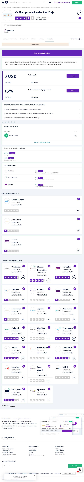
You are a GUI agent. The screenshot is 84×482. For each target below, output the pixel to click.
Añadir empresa (59, 449)
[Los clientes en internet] (7, 2)
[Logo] (7, 15)
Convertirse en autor (7, 452)
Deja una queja (6, 450)
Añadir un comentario (63, 2)
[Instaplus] (5, 184)
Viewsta (15, 240)
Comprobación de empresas (9, 454)
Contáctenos (5, 455)
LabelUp (15, 367)
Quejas (41, 39)
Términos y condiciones (33, 473)
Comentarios (24, 39)
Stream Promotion (13, 177)
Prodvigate (11, 171)
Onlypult (15, 328)
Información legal (12, 473)
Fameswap (16, 220)
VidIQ (65, 367)
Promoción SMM (13, 135)
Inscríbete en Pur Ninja (42, 53)
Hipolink (41, 328)
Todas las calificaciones (42, 142)
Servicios (31, 452)
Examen (33, 39)
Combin (40, 289)
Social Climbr (18, 200)
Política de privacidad (22, 473)
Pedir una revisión (59, 450)
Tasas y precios (59, 452)
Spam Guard (40, 368)
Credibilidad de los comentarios (37, 455)
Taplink (40, 309)
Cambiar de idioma (68, 473)
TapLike (15, 289)
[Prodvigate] (5, 171)
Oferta (51, 473)
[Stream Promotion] (5, 177)
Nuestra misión (32, 450)
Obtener (73, 76)
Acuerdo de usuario (44, 473)
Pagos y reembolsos (60, 454)
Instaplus (10, 184)
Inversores (31, 454)
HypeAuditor (43, 348)
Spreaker (41, 389)
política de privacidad (20, 477)
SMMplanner (17, 389)
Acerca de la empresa (10, 39)
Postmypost (68, 328)
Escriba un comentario (8, 449)
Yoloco (14, 348)
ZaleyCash (67, 309)
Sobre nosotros (32, 449)
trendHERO (68, 348)
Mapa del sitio (58, 473)
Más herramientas (35, 44)
